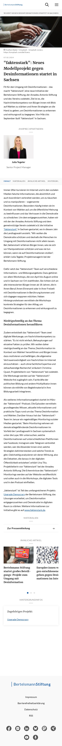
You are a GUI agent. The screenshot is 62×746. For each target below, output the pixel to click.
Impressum (31, 696)
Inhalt (7, 181)
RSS (31, 715)
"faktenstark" (10, 229)
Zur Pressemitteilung (18, 528)
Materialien (19, 181)
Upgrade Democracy (14, 494)
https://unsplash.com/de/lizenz (17, 52)
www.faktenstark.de (34, 510)
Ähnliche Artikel (36, 181)
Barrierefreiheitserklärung (31, 703)
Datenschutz (31, 709)
